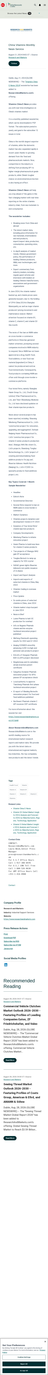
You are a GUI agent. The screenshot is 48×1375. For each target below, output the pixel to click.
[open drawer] (44, 5)
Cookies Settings (24, 1357)
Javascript (8, 949)
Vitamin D (23, 794)
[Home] (11, 5)
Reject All (23, 1364)
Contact (12, 885)
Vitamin (24, 785)
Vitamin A (13, 790)
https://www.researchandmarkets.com (19, 919)
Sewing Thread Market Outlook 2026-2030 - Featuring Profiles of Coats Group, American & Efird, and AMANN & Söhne (21, 1093)
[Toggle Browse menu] (39, 13)
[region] (24, 1356)
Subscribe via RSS (11, 941)
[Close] (45, 1341)
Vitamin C (13, 794)
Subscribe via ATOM (12, 945)
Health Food (14, 785)
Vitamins (12, 798)
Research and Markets (18, 57)
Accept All (24, 1370)
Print (6, 934)
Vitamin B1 (23, 790)
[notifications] (40, 5)
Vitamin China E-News (22, 808)
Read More (10, 1060)
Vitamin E (33, 794)
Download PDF (10, 938)
